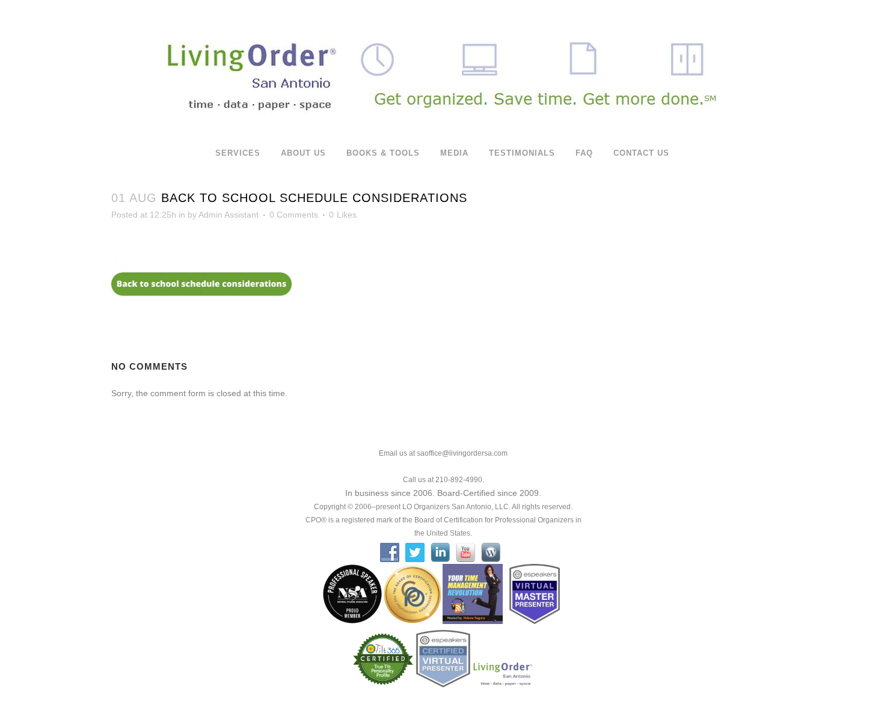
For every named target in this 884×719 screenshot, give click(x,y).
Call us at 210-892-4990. (443, 480)
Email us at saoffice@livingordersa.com (443, 453)
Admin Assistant (228, 214)
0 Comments (293, 214)
